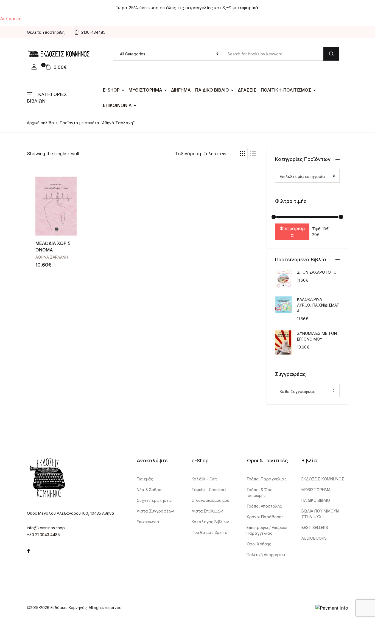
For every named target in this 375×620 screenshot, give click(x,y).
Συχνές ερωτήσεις (154, 500)
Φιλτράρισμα (292, 232)
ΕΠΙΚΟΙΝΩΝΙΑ (117, 105)
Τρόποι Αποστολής (264, 506)
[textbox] (305, 176)
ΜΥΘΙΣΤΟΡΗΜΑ (145, 90)
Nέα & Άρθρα (149, 489)
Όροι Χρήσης (259, 544)
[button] (34, 67)
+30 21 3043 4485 (43, 534)
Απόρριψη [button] (10, 18)
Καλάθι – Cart (204, 479)
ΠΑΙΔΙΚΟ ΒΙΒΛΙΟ (212, 90)
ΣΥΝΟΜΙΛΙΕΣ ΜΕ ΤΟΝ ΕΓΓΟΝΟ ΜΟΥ (317, 336)
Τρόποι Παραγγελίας (267, 479)
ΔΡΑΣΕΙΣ (247, 90)
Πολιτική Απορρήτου (266, 554)
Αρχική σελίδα (40, 122)
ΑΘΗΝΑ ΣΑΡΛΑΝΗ (51, 257)
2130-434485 (93, 32)
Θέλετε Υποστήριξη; (46, 32)
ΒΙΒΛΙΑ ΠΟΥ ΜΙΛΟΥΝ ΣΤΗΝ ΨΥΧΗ (320, 514)
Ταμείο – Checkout (209, 489)
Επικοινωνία (148, 521)
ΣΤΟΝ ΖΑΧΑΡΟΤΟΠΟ (317, 272)
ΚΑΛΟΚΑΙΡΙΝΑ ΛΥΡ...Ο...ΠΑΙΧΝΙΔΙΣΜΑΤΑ (318, 305)
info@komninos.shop (46, 527)
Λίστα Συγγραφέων (155, 511)
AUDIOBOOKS (314, 538)
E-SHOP (111, 90)
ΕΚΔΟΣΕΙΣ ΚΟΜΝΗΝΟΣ (322, 479)
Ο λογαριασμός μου (210, 500)
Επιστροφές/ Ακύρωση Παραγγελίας (268, 530)
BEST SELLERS (314, 527)
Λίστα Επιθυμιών (207, 511)
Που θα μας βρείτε (209, 532)
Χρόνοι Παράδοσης (265, 516)
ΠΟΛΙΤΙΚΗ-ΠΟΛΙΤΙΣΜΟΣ (286, 90)
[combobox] (307, 176)
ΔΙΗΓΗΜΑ (181, 90)
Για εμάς (145, 479)
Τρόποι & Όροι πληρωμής (260, 492)
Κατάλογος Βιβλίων (210, 521)
